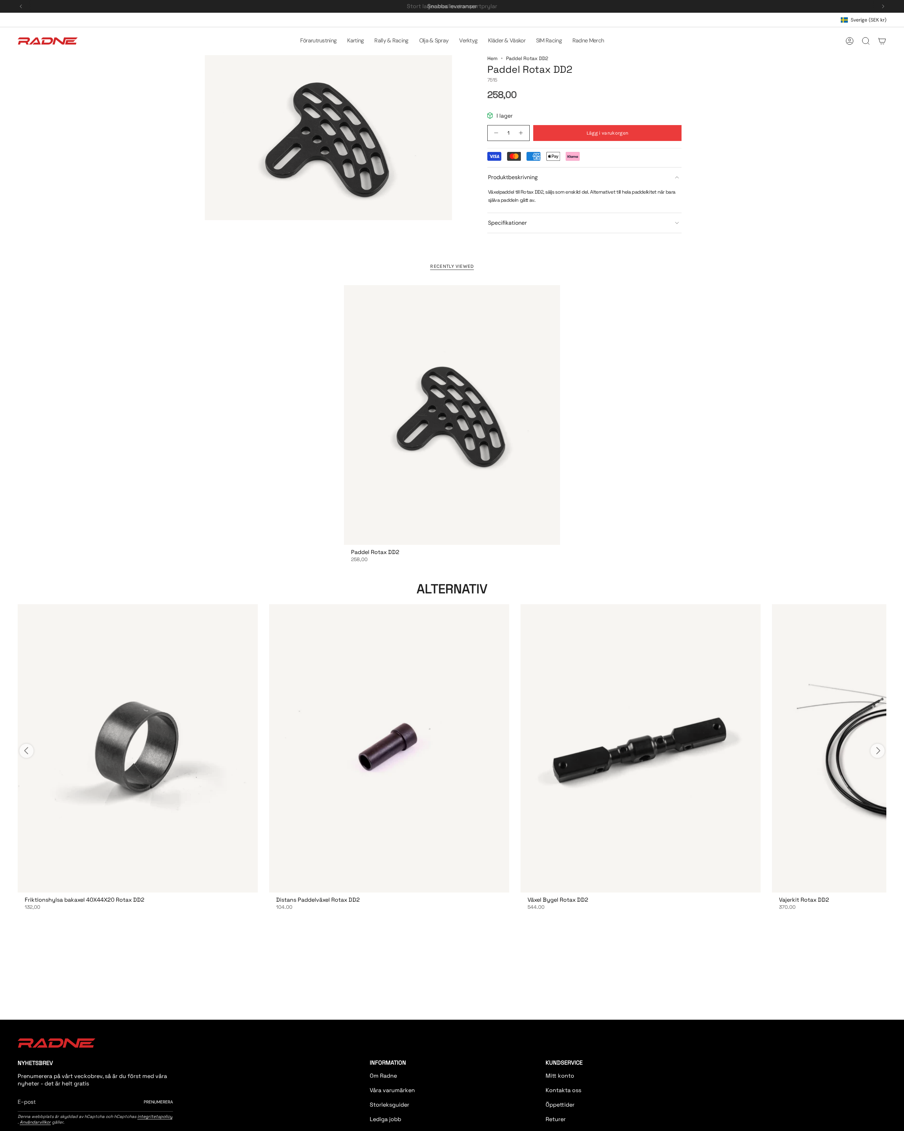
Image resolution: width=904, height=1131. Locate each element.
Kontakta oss (563, 1090)
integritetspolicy (154, 1116)
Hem (492, 58)
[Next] (883, 6)
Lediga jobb (385, 1119)
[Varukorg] (882, 41)
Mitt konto (560, 1075)
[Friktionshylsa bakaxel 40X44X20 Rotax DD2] (138, 748)
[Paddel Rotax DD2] (452, 414)
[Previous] (21, 6)
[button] (318, 41)
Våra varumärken (392, 1090)
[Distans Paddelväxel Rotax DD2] (389, 748)
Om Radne (383, 1075)
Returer (556, 1119)
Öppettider (560, 1104)
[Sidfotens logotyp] (56, 1043)
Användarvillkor (35, 1122)
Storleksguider (389, 1104)
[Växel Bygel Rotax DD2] (641, 748)
